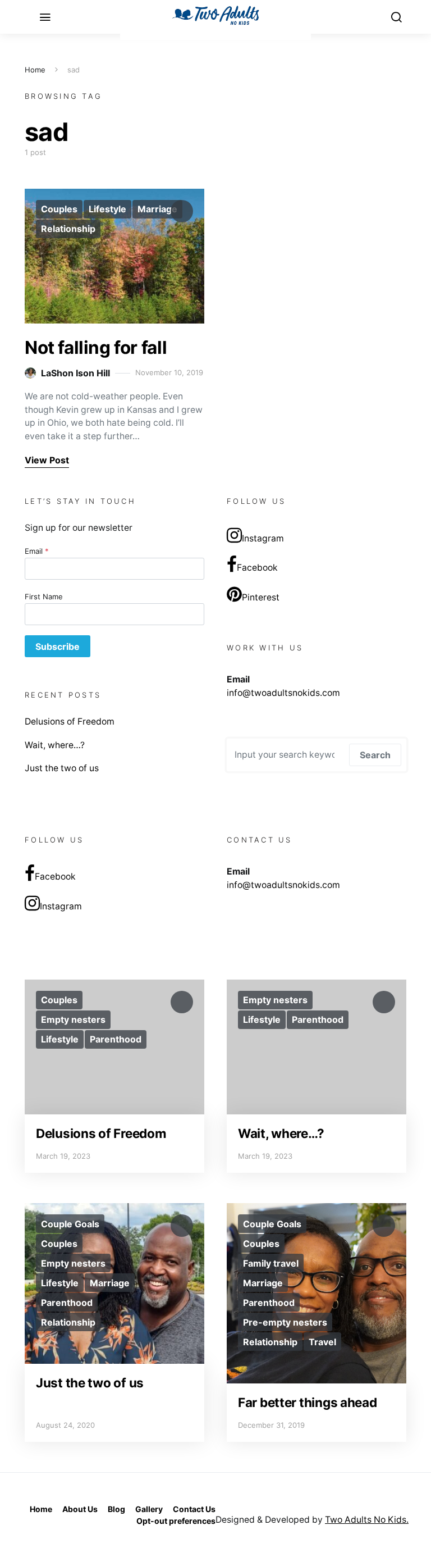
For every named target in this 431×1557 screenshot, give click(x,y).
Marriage (157, 209)
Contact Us (194, 1509)
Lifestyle (107, 209)
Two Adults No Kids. (367, 1519)
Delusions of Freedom (69, 721)
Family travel (271, 1263)
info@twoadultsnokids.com (283, 693)
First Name (44, 596)
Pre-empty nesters (285, 1322)
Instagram (263, 538)
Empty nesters (73, 1019)
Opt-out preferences (176, 1521)
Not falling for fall (96, 347)
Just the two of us (62, 768)
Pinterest (260, 597)
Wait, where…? (55, 745)
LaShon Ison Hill (75, 373)
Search (375, 755)
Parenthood (115, 1039)
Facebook (257, 567)
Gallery (149, 1509)
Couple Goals (70, 1224)
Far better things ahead (307, 1402)
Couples (59, 209)
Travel (322, 1341)
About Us (80, 1509)
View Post (47, 460)
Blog (116, 1509)
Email (37, 551)
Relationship (68, 228)
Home (35, 69)
